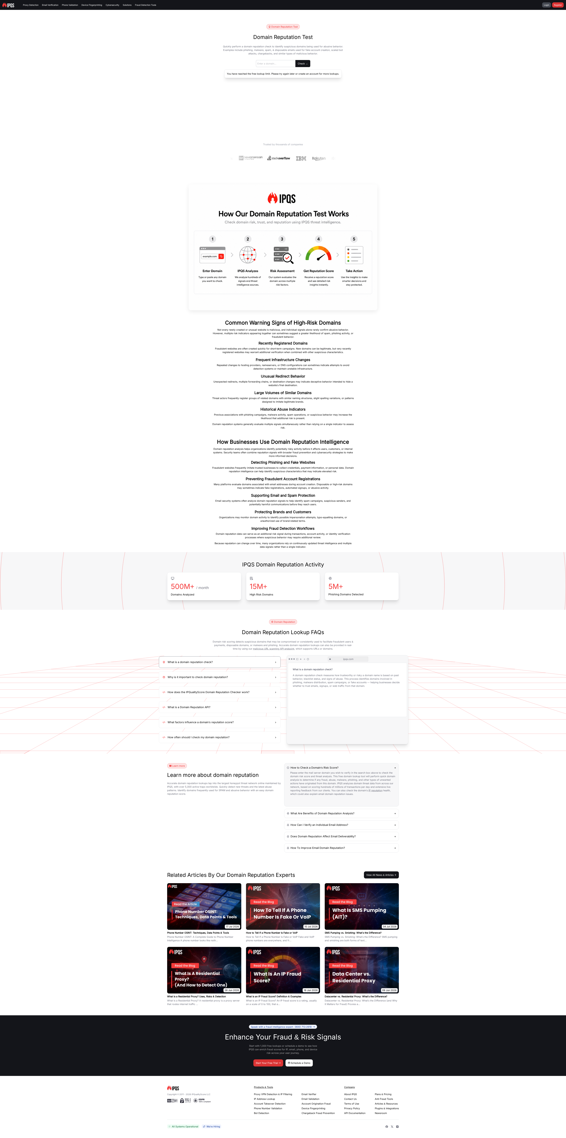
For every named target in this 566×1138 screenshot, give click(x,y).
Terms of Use (351, 1103)
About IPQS (350, 1094)
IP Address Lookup (264, 1098)
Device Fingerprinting (92, 5)
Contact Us (350, 1098)
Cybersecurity (112, 5)
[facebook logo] (386, 1126)
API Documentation (354, 1113)
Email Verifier (309, 1094)
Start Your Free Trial (267, 1062)
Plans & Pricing (383, 1094)
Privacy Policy (352, 1108)
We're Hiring (213, 1126)
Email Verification (50, 5)
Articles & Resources (386, 1103)
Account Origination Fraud (316, 1103)
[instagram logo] (397, 1126)
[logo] (206, 1088)
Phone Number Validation (268, 1108)
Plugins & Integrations (387, 1108)
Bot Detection (261, 1113)
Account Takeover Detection (270, 1103)
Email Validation (310, 1098)
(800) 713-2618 (281, 1026)
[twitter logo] (392, 1126)
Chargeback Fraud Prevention (318, 1113)
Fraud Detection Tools (145, 5)
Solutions (127, 5)
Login (546, 5)
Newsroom (381, 1113)
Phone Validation (70, 5)
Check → (303, 63)
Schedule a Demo (300, 1062)
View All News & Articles (380, 874)
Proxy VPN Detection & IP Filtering (273, 1094)
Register (558, 5)
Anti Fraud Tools (384, 1098)
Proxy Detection (30, 5)
